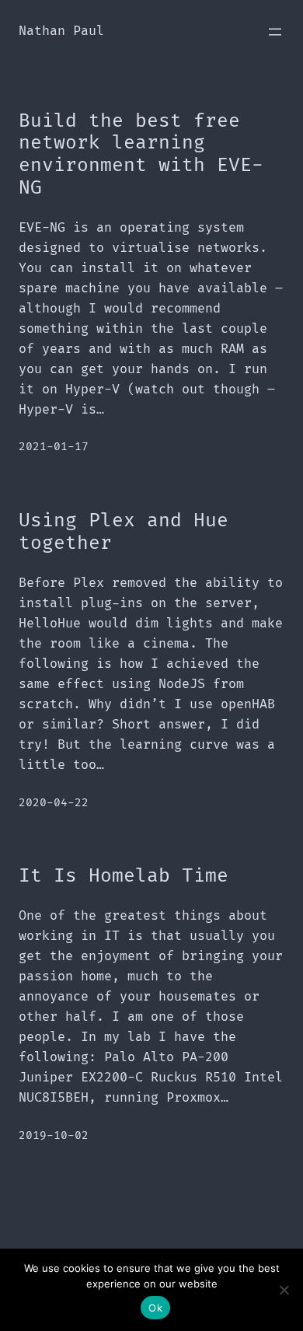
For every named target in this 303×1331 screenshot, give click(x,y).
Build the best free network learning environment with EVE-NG (141, 154)
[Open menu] (275, 32)
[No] (283, 1290)
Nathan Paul (61, 31)
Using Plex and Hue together (123, 532)
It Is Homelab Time (123, 876)
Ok (155, 1307)
